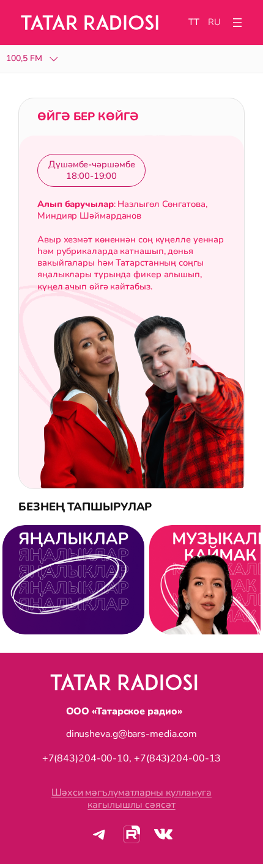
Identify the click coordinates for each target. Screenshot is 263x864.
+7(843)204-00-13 (177, 758)
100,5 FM (24, 59)
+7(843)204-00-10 (85, 758)
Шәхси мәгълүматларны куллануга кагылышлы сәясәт (131, 799)
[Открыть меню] (237, 22)
